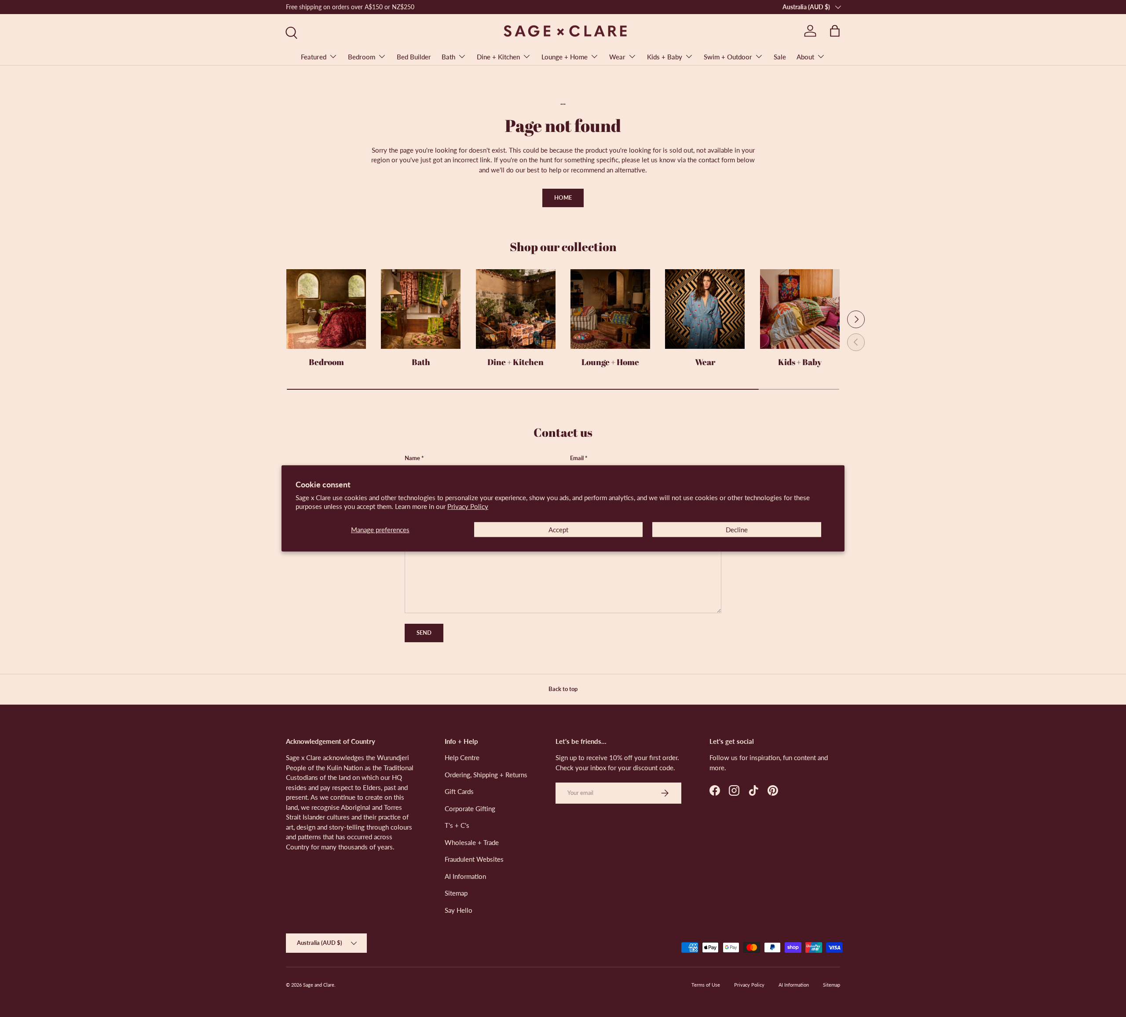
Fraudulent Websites (474, 859)
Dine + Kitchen (498, 57)
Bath (448, 57)
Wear (617, 57)
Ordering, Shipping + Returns (486, 775)
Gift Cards (459, 791)
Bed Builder (414, 57)
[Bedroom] (326, 309)
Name (412, 457)
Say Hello (458, 910)
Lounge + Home (564, 57)
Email (577, 457)
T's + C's (457, 825)
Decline (737, 530)
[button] (834, 30)
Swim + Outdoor (728, 57)
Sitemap (456, 893)
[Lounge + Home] (610, 309)
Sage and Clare (318, 985)
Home (563, 197)
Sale (780, 57)
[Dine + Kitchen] (516, 309)
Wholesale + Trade (472, 842)
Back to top (563, 688)
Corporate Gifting (470, 808)
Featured (313, 57)
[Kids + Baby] (800, 309)
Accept (558, 530)
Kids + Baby (664, 57)
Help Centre (462, 757)
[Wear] (705, 309)
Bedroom (361, 57)
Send (424, 632)
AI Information (465, 876)
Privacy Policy (467, 506)
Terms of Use (705, 985)
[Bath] (421, 309)
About (805, 57)
